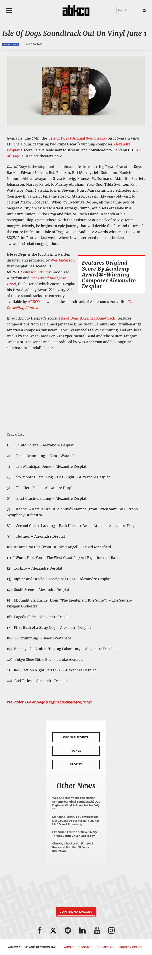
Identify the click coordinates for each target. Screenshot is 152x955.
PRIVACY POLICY (130, 947)
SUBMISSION (106, 947)
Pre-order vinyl (50, 702)
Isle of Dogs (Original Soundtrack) (77, 138)
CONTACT (85, 947)
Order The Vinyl (76, 737)
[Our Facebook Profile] (39, 930)
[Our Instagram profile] (111, 930)
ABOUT (69, 947)
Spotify (76, 764)
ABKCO (34, 302)
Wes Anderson (63, 260)
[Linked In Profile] (82, 930)
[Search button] (144, 10)
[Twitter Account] (53, 930)
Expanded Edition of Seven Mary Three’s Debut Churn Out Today (74, 834)
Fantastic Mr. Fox (35, 272)
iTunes (76, 751)
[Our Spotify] (68, 930)
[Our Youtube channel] (97, 930)
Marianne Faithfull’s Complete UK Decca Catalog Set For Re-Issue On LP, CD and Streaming (75, 820)
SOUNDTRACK (11, 44)
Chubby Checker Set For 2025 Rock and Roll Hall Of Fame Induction (72, 847)
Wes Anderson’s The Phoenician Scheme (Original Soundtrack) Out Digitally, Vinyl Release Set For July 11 (76, 803)
